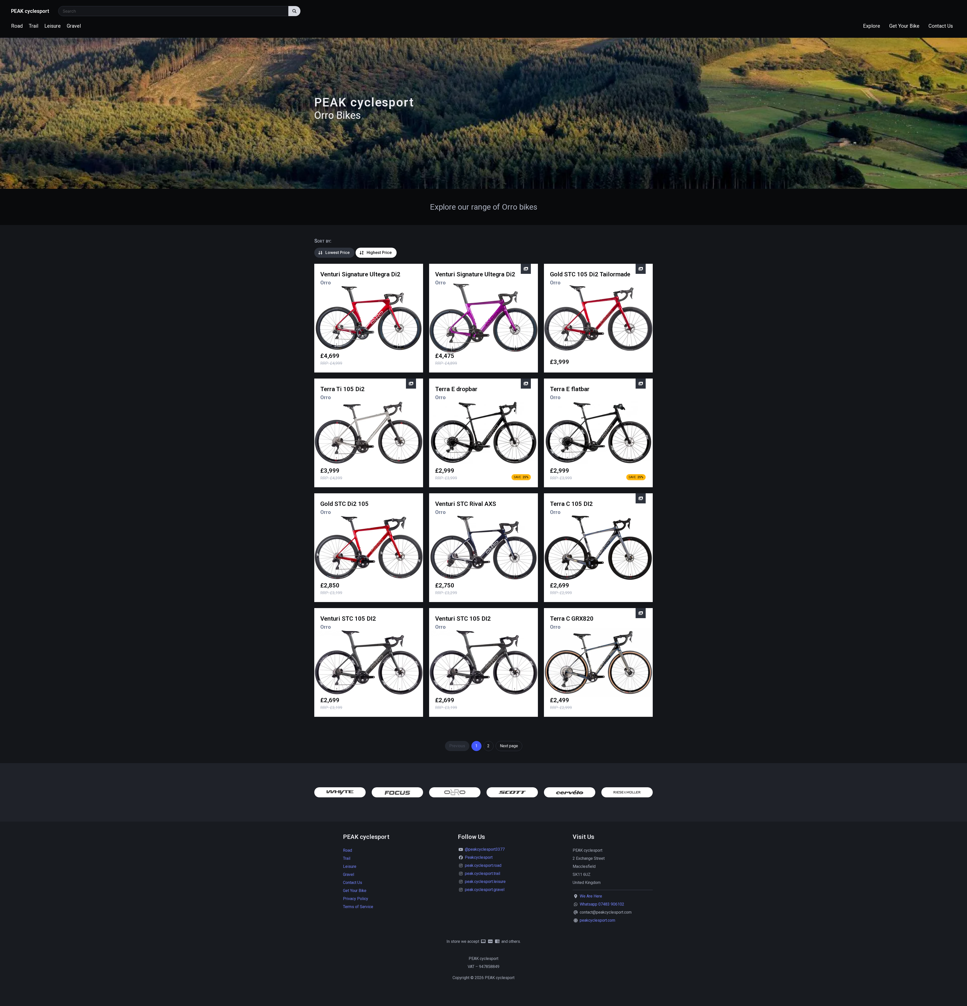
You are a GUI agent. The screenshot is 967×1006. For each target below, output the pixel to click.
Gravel (74, 26)
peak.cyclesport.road (483, 865)
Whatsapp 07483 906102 (602, 904)
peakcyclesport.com (597, 920)
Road (17, 26)
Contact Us (940, 26)
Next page (509, 745)
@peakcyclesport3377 (485, 849)
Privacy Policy (355, 898)
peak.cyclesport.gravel (484, 889)
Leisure (52, 26)
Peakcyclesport (479, 857)
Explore (871, 26)
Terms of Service (358, 906)
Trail (33, 26)
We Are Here (591, 896)
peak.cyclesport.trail (482, 873)
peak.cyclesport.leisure (485, 881)
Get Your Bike (904, 26)
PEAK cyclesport (30, 11)
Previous (457, 745)
